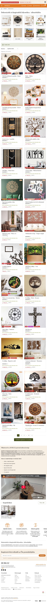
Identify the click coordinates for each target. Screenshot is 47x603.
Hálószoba (16, 576)
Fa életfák (2, 579)
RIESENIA (15, 598)
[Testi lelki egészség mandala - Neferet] (12, 95)
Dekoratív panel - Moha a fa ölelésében (9, 234)
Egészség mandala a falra (8, 202)
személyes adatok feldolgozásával (13, 558)
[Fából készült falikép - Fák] (12, 413)
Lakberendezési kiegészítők (5, 575)
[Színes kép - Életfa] (12, 381)
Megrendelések (27, 577)
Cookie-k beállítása (18, 589)
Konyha (16, 579)
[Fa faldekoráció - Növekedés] (35, 381)
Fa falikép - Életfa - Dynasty (32, 298)
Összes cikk (42, 502)
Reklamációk (21, 587)
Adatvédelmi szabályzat (27, 600)
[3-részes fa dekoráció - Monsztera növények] (35, 348)
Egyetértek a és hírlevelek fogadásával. (15, 558)
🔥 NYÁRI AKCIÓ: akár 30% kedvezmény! (10, 2)
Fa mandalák (3, 577)
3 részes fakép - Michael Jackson (33, 170)
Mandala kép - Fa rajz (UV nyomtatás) (34, 425)
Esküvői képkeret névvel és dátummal (34, 202)
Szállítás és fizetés (14, 587)
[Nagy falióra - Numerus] (12, 317)
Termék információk (38, 579)
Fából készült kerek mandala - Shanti (11, 76)
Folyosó (16, 580)
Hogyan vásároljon (36, 587)
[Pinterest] (5, 570)
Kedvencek (27, 576)
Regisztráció (27, 580)
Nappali (16, 575)
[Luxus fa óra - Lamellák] (12, 126)
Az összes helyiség (18, 583)
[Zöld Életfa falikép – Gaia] (35, 254)
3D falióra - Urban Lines (8, 170)
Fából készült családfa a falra (32, 139)
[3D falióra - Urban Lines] (12, 158)
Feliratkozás (42, 555)
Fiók (26, 575)
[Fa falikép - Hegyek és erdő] (12, 348)
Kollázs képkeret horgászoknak (33, 107)
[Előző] (15, 435)
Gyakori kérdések (38, 577)
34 (28, 435)
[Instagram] (4, 570)
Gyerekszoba (17, 577)
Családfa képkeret (6, 266)
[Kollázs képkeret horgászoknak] (35, 95)
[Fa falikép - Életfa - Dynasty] (35, 285)
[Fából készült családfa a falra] (35, 126)
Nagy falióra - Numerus (8, 329)
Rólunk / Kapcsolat (38, 575)
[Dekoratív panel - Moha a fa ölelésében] (12, 221)
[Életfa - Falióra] (35, 63)
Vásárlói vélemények (38, 576)
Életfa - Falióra (29, 76)
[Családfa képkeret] (12, 254)
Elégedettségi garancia (5, 587)
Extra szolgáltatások (38, 580)
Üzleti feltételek (28, 587)
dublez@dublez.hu (41, 564)
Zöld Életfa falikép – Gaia (31, 266)
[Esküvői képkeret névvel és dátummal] (35, 189)
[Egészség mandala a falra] (12, 189)
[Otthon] (1, 8)
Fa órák (2, 576)
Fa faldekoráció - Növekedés (32, 394)
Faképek (2, 580)
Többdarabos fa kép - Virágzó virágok (34, 233)
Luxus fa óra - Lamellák (8, 139)
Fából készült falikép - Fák (8, 425)
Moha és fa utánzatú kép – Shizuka (11, 298)
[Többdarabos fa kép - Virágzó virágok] (35, 221)
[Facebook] (2, 570)
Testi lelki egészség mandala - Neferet (11, 107)
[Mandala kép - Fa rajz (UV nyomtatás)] (35, 413)
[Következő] (32, 435)
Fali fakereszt (28, 329)
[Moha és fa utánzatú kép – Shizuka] (12, 285)
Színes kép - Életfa (6, 394)
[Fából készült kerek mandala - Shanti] (12, 63)
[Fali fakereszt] (35, 317)
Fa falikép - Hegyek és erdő (9, 361)
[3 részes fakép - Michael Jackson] (35, 158)
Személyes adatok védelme (5, 589)
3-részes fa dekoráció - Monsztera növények (33, 361)
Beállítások (27, 579)
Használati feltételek (9, 601)
